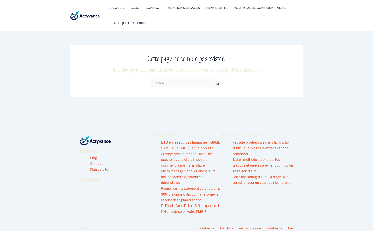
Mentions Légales (183, 7)
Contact (153, 7)
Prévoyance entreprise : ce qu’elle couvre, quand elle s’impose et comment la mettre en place (187, 160)
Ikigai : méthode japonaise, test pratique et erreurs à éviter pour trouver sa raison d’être (262, 165)
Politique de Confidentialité (260, 7)
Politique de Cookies (128, 23)
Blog (135, 7)
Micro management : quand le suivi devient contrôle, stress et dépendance (188, 177)
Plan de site (217, 7)
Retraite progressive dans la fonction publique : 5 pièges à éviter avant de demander (261, 148)
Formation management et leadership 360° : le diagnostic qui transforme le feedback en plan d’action (190, 194)
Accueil (117, 7)
